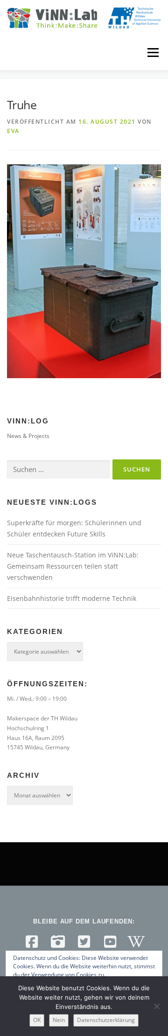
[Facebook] (32, 942)
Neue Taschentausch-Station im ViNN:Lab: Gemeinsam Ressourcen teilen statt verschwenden (73, 566)
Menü (152, 52)
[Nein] (156, 1006)
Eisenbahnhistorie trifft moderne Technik (71, 598)
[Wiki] (136, 942)
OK (37, 1020)
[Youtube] (110, 942)
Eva (13, 131)
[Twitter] (84, 942)
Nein (59, 1020)
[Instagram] (58, 942)
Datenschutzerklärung (106, 1020)
